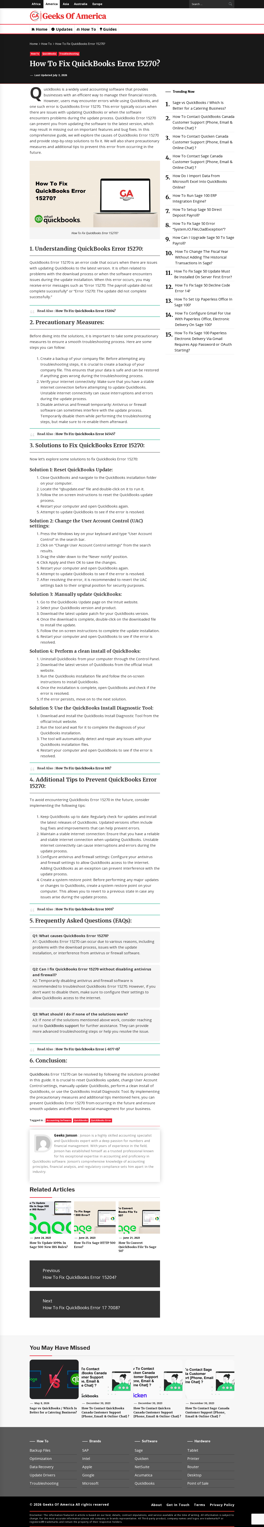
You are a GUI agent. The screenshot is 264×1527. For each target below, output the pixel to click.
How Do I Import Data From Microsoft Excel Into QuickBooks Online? (200, 181)
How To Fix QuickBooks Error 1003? (84, 909)
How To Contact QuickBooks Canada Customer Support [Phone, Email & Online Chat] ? (203, 122)
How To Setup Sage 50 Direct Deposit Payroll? (197, 212)
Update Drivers (42, 1475)
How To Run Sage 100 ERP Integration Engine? (195, 198)
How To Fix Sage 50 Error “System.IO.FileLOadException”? (199, 226)
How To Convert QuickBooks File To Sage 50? (137, 1247)
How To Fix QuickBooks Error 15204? (85, 311)
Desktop (194, 1475)
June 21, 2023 (131, 1237)
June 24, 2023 (42, 1237)
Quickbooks (81, 1120)
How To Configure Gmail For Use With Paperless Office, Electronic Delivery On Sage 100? (203, 319)
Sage (139, 1450)
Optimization (41, 1458)
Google (88, 1475)
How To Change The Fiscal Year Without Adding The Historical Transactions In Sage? (201, 257)
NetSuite (142, 1466)
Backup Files (40, 1450)
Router (193, 1466)
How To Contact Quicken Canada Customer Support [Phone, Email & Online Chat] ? (203, 142)
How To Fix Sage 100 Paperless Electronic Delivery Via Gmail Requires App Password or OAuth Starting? (203, 341)
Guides (109, 29)
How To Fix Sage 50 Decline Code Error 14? (202, 288)
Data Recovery (42, 1466)
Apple (87, 1466)
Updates (63, 29)
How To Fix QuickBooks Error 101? (83, 768)
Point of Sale (198, 1483)
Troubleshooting (69, 53)
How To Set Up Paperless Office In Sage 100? (203, 302)
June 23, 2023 (87, 1237)
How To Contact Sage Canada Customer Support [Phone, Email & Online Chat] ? (203, 162)
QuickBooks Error (101, 1120)
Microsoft (90, 1483)
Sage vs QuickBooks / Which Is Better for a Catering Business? (199, 105)
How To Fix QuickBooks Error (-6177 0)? (87, 1049)
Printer (193, 1458)
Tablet (192, 1450)
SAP (85, 1450)
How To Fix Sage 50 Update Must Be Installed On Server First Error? (203, 274)
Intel (86, 1458)
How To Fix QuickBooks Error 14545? (85, 434)
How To (88, 29)
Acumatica (143, 1475)
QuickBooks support (61, 1025)
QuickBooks (49, 53)
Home (41, 29)
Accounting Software (59, 1120)
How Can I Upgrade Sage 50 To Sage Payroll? (203, 240)
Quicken (142, 1458)
